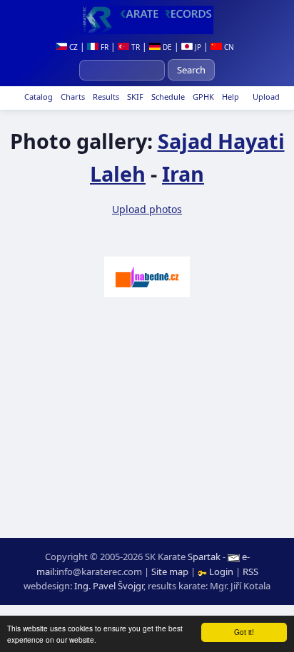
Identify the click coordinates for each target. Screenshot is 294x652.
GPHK (202, 96)
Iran (183, 173)
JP (197, 47)
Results (105, 96)
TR (134, 47)
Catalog (37, 96)
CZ (72, 47)
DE (166, 47)
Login (221, 571)
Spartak (204, 556)
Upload (266, 96)
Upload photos (147, 209)
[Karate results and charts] (147, 20)
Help (229, 96)
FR (103, 47)
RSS (250, 571)
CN (228, 47)
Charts (72, 96)
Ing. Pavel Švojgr (108, 585)
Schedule (167, 96)
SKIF (134, 96)
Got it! (244, 631)
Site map (169, 571)
